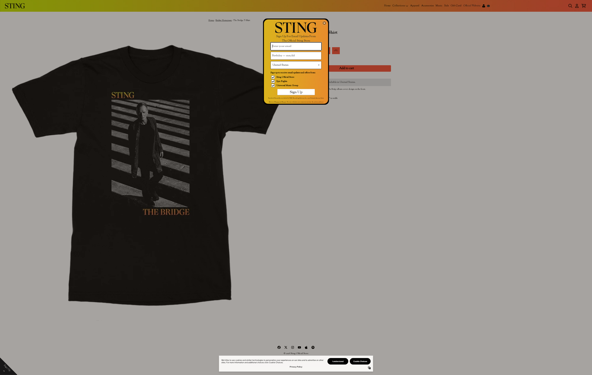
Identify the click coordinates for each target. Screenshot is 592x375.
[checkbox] (296, 77)
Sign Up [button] (296, 92)
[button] (324, 23)
